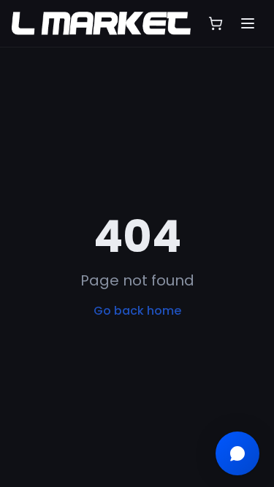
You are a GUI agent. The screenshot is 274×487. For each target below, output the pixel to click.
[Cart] (215, 23)
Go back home (137, 310)
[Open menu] (247, 23)
